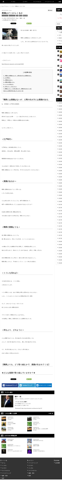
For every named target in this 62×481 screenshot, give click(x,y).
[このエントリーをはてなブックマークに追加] (43, 385)
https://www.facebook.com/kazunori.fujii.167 (31, 408)
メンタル (13, 1)
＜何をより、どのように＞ (10, 86)
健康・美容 (5, 475)
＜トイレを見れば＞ (8, 84)
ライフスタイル (37, 1)
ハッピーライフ (5, 15)
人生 (17, 15)
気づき (20, 15)
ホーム (3, 1)
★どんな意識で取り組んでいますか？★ (13, 90)
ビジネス (25, 1)
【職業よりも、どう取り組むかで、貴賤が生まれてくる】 (17, 88)
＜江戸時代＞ (7, 77)
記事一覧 (51, 413)
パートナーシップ (49, 1)
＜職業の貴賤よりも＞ (9, 82)
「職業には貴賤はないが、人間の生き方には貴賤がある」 (17, 75)
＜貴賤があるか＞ (8, 80)
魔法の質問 (25, 15)
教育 (3, 478)
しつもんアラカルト (4, 6)
